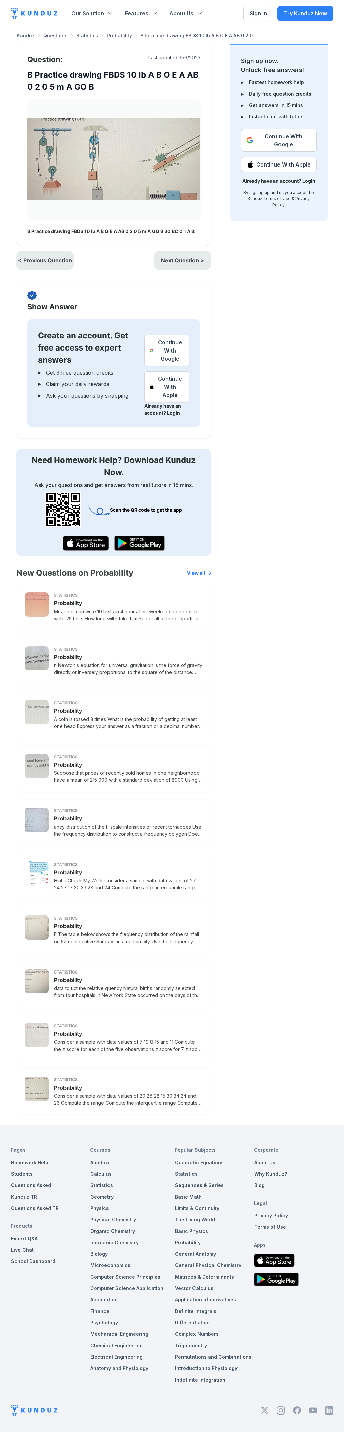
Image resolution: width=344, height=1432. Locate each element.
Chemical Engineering (116, 1345)
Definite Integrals (195, 1311)
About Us (181, 13)
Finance (100, 1311)
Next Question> (182, 260)
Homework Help (29, 1162)
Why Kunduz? (270, 1174)
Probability (119, 35)
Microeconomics (110, 1265)
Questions (55, 35)
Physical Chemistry (113, 1219)
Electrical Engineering (116, 1357)
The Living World (195, 1219)
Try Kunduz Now (305, 13)
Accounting (104, 1299)
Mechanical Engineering (119, 1334)
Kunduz (26, 35)
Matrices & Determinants (204, 1277)
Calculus (101, 1174)
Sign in (258, 13)
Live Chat (22, 1250)
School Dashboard (33, 1261)
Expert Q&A (24, 1238)
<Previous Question (45, 260)
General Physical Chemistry (208, 1265)
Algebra (99, 1162)
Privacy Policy (271, 1215)
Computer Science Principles (125, 1277)
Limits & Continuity (197, 1208)
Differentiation (192, 1322)
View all (196, 573)
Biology (99, 1254)
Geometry (102, 1197)
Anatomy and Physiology (119, 1368)
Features (136, 13)
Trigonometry (191, 1345)
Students (22, 1174)
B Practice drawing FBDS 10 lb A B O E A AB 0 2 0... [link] (198, 35)
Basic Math (188, 1197)
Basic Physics (191, 1231)
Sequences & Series (199, 1185)
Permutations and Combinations (213, 1357)
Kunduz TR (24, 1197)
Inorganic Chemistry (114, 1242)
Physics (99, 1208)
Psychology (104, 1322)
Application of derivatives (205, 1299)
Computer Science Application (126, 1288)
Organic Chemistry (112, 1231)
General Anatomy (195, 1254)
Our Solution (87, 13)
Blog (259, 1185)
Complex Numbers (197, 1334)
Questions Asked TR (35, 1208)
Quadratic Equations (199, 1162)
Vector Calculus (194, 1288)
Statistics (87, 35)
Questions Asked (31, 1185)
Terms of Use (277, 198)
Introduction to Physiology (206, 1368)
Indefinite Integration (200, 1380)
